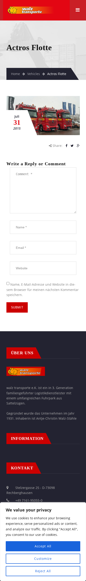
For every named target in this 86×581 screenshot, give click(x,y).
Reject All (43, 571)
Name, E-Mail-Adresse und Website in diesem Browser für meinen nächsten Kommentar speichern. (42, 289)
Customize (43, 558)
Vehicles (33, 74)
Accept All (43, 546)
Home (15, 74)
